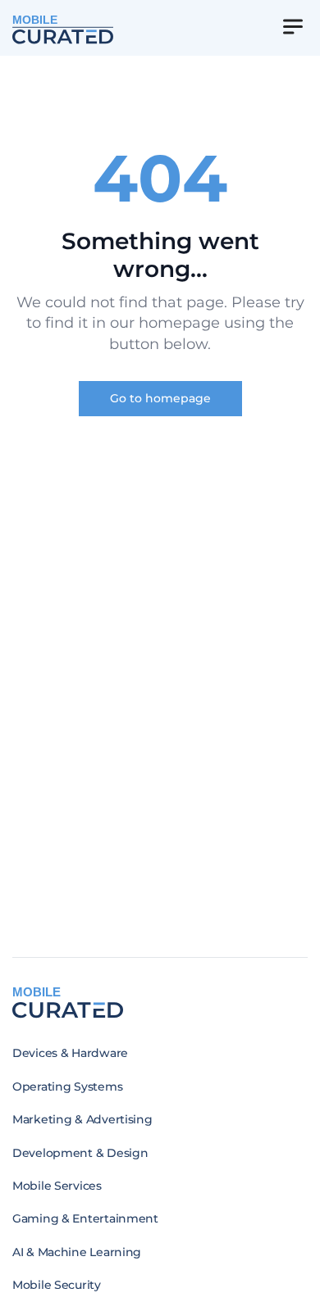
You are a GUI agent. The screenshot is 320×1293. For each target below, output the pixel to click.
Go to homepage (160, 398)
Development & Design (80, 1153)
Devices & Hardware (70, 1053)
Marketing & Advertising (82, 1119)
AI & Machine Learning (76, 1252)
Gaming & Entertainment (85, 1218)
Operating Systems (67, 1086)
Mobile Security (56, 1284)
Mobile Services (57, 1185)
